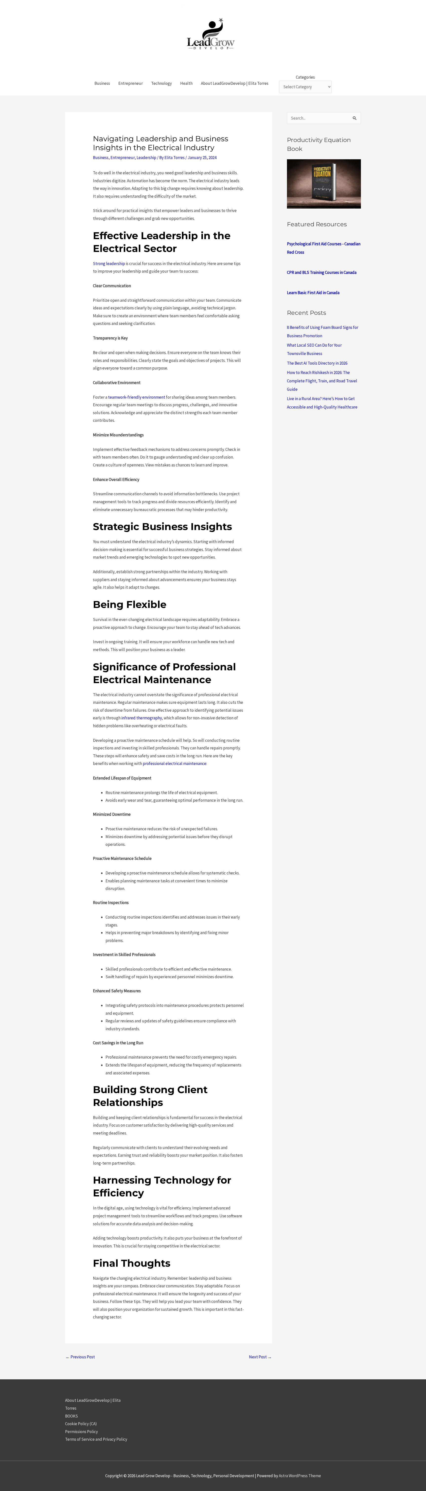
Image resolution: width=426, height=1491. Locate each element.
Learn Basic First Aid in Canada (313, 292)
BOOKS (71, 1416)
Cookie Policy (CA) (81, 1423)
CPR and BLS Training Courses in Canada (321, 272)
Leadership (146, 157)
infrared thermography (141, 718)
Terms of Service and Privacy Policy (96, 1439)
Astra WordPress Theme (300, 1475)
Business (100, 157)
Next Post (260, 1357)
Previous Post (80, 1357)
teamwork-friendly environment (136, 397)
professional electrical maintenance (174, 763)
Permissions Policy (81, 1431)
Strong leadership (109, 263)
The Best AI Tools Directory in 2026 (317, 363)
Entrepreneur (122, 157)
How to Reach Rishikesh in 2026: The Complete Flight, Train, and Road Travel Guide (322, 381)
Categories (305, 77)
